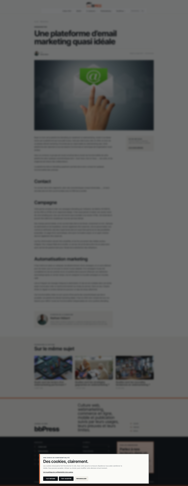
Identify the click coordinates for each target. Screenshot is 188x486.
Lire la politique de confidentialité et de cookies (58, 472)
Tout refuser (50, 478)
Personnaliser (81, 478)
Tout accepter (66, 478)
